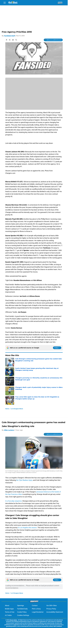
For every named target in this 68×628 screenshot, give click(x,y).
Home (7, 409)
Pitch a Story (36, 609)
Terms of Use (9, 612)
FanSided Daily (22, 609)
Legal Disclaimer (38, 612)
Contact (34, 605)
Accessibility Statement (54, 612)
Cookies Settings (23, 615)
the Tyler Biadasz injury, (24, 480)
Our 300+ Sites (51, 605)
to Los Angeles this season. (27, 527)
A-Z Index (8, 615)
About (7, 605)
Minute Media (13, 620)
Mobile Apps (9, 609)
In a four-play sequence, (13, 501)
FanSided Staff (9, 36)
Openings (20, 605)
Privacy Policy (51, 609)
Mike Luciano (9, 430)
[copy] (16, 40)
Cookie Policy (22, 612)
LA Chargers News (17, 409)
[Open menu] (5, 3)
